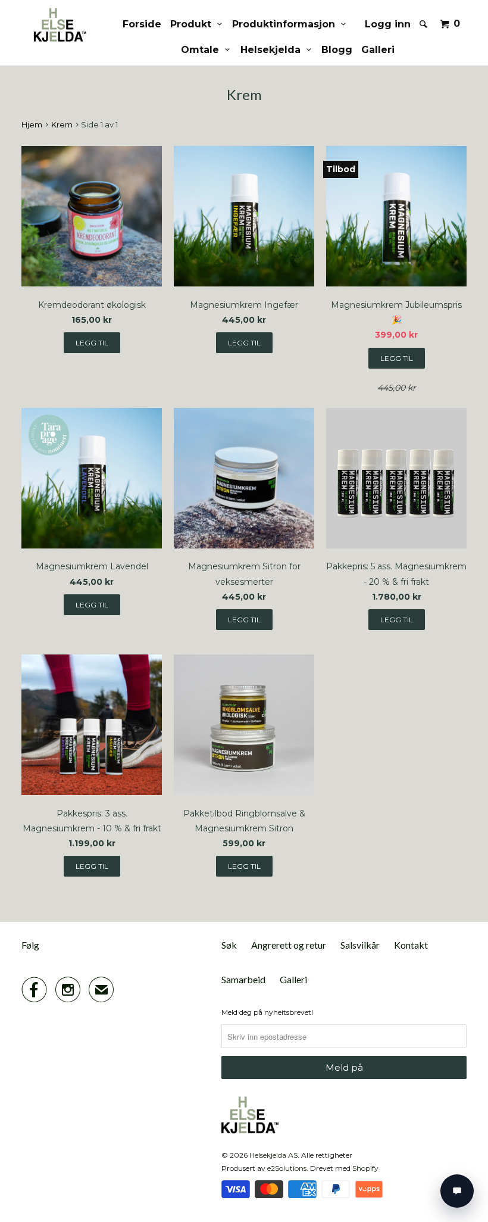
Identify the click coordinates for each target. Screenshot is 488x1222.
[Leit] (424, 24)
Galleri (378, 49)
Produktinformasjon (286, 24)
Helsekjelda (273, 49)
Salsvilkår (360, 944)
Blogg (336, 49)
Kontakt (411, 944)
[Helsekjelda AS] (58, 25)
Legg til (396, 619)
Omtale (203, 49)
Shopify (365, 1168)
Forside (142, 24)
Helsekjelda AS (273, 1155)
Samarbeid (243, 979)
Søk (229, 944)
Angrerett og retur (288, 944)
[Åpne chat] (457, 1191)
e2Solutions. (287, 1168)
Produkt (193, 24)
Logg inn (388, 24)
